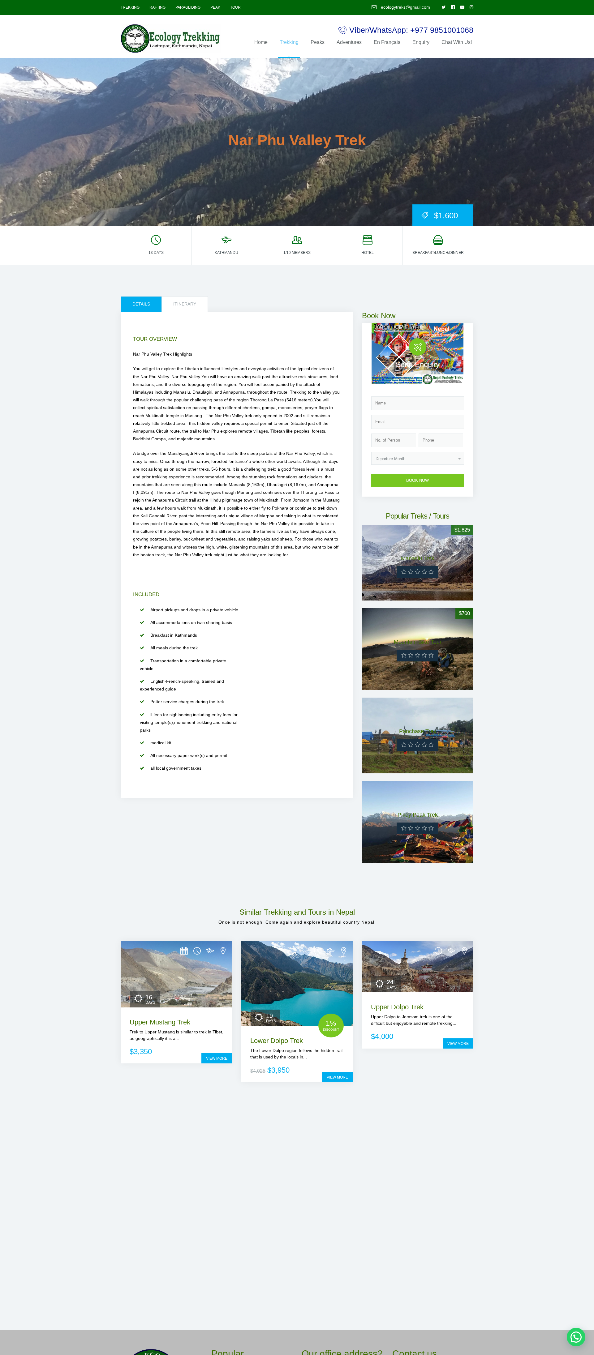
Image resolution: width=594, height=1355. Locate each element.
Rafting (157, 7)
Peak (215, 7)
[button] (576, 1337)
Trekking (130, 7)
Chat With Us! (456, 42)
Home (261, 42)
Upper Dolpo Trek (397, 1007)
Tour (235, 7)
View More (216, 1058)
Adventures (349, 42)
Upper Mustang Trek (160, 1022)
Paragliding (187, 7)
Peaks (318, 42)
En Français (387, 42)
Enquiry (420, 42)
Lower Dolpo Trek (276, 1041)
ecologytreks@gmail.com (405, 7)
